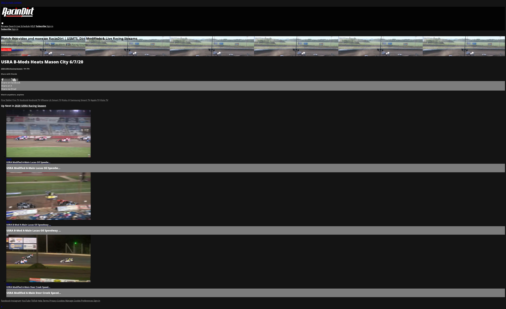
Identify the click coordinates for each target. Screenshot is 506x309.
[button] (2, 23)
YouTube (26, 300)
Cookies (61, 300)
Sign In (15, 29)
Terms (46, 300)
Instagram (16, 300)
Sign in (50, 26)
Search (12, 26)
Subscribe (6, 49)
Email (15, 79)
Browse (5, 26)
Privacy (53, 300)
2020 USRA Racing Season (12, 68)
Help (40, 300)
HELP (32, 26)
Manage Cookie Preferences (79, 300)
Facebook (6, 79)
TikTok (34, 300)
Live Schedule (23, 26)
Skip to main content (11, 2)
